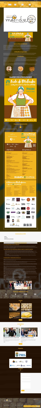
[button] (20, 127)
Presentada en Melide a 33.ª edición (27, 337)
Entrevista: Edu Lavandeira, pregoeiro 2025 (11, 337)
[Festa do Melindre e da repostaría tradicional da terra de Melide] (5, 2)
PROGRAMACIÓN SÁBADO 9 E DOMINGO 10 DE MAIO (10, 129)
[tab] (10, 129)
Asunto (22, 379)
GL (36, 399)
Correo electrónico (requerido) (25, 376)
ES (37, 399)
